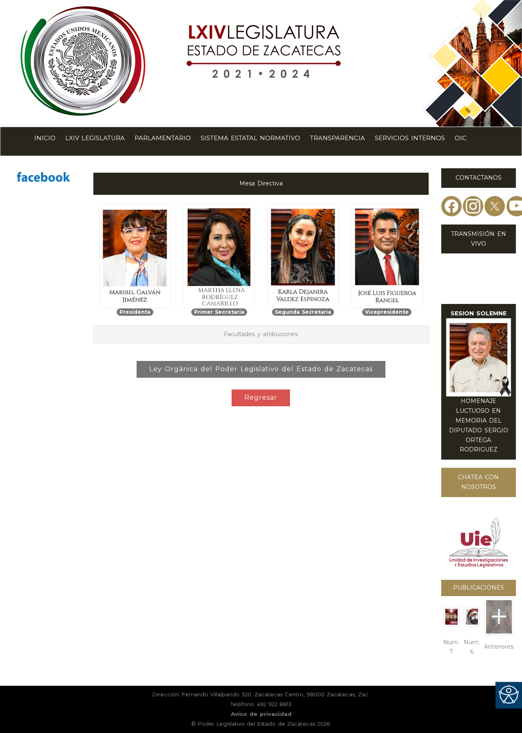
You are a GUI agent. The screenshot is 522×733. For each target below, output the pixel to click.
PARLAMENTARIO (163, 138)
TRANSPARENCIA (337, 138)
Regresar (260, 397)
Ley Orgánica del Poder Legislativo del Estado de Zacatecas (261, 369)
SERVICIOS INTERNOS (410, 138)
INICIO (44, 138)
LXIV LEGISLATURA (95, 138)
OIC (461, 138)
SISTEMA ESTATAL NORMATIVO (250, 138)
